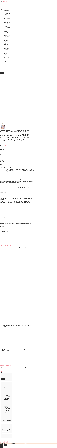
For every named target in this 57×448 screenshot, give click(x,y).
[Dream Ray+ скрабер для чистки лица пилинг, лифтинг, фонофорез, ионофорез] (5, 364)
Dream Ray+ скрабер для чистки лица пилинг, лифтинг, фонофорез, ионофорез (14, 368)
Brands (3, 434)
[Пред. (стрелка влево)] (1, 447)
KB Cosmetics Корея (5, 145)
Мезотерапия (5, 412)
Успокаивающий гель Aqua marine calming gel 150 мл (14, 247)
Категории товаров (5, 432)
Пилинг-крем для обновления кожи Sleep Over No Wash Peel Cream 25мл (15, 325)
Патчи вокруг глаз (7, 396)
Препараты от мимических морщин (6, 405)
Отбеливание (6, 407)
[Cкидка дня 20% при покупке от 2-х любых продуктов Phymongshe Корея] (5, 345)
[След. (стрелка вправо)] (2, 447)
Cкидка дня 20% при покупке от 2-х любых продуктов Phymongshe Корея (14, 349)
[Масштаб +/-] (1, 445)
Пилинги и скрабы (6, 151)
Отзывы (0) (3, 161)
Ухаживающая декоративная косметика (5, 416)
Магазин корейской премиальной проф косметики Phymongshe (13, 130)
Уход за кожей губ (7, 408)
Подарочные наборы (6, 420)
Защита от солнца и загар (7, 418)
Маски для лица (7, 395)
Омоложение (6, 390)
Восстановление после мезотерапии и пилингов (7, 403)
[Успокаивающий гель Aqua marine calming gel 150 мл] (5, 244)
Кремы (5, 388)
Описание (2, 159)
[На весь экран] (2, 445)
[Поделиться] (4, 445)
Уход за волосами (6, 413)
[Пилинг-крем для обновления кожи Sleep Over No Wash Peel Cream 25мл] (17, 321)
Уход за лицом (26, 130)
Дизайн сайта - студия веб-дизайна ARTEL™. (10, 443)
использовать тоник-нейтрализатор (20, 194)
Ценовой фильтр (5, 430)
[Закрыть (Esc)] (6, 445)
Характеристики (4, 160)
